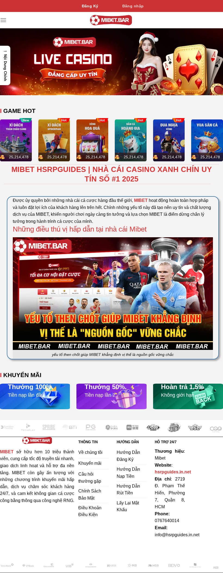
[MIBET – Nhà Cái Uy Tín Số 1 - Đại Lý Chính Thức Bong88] (111, 20)
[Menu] (3, 20)
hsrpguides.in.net (173, 472)
